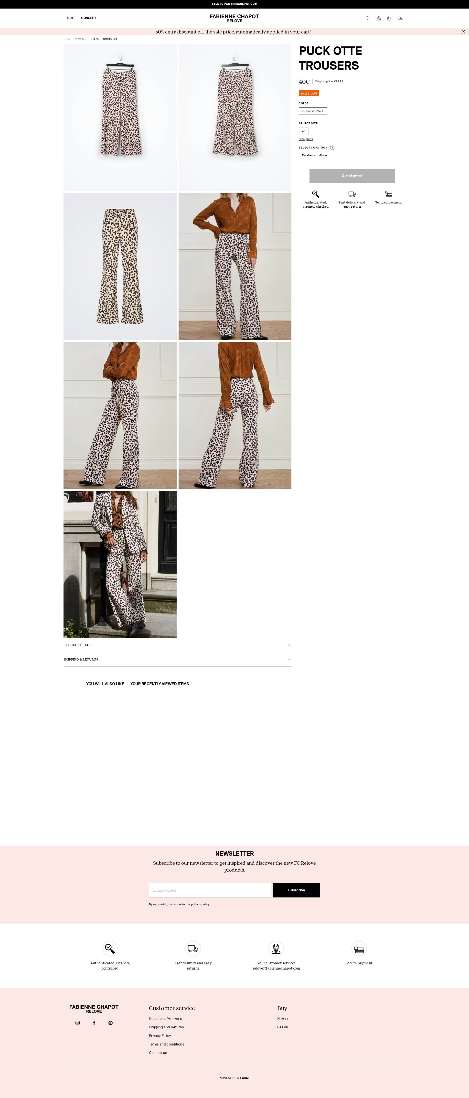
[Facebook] (94, 1023)
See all (282, 1027)
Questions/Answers (165, 1018)
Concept (88, 18)
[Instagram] (77, 1023)
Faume (245, 1078)
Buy (70, 18)
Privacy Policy (160, 1036)
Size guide (306, 139)
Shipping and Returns (166, 1027)
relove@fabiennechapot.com (276, 968)
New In (79, 39)
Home (67, 39)
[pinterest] (110, 1023)
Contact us (158, 1053)
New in (282, 1018)
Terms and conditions (166, 1044)
